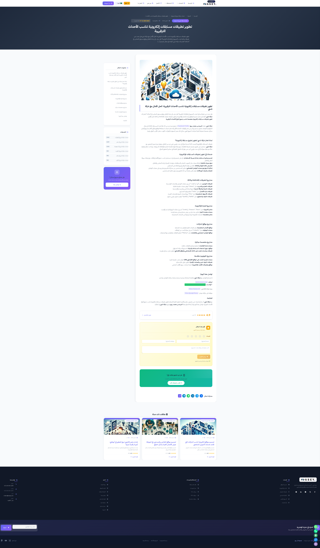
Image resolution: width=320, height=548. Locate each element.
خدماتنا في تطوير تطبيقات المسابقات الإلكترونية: (118, 89)
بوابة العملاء (103, 484)
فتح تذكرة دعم (103, 499)
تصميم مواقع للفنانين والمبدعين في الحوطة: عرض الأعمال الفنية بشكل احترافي (161, 443)
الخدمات (181, 3)
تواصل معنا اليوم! (123, 116)
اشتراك (4, 528)
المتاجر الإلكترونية (283, 488)
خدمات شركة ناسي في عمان (117, 156)
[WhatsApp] (188, 395)
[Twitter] (197, 395)
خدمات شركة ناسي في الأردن (117, 160)
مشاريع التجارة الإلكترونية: (121, 99)
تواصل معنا (116, 185)
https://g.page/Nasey (191, 293)
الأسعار (158, 3)
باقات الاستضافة (193, 484)
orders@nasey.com (8, 495)
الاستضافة (169, 3)
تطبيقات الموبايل (283, 492)
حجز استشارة (103, 506)
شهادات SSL (193, 492)
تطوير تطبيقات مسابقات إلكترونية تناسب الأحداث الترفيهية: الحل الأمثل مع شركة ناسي (117, 75)
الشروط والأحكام (154, 540)
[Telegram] (184, 395)
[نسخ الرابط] (179, 395)
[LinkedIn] (192, 395)
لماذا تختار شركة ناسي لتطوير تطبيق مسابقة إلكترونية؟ (117, 82)
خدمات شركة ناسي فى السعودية (178, 16)
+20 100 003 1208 (8, 485)
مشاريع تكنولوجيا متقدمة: (121, 112)
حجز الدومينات (193, 488)
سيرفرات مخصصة (192, 499)
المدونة (189, 16)
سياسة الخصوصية (163, 540)
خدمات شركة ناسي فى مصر (117, 142)
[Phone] (316, 531)
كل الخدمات (284, 502)
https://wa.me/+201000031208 (195, 285)
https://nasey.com (194, 289)
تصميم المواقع (284, 484)
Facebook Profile (183, 126)
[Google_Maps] (316, 535)
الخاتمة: (125, 120)
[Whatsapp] (316, 527)
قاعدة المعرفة (103, 488)
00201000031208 (201, 282)
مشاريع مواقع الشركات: (121, 103)
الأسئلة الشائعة (102, 492)
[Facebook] (201, 395)
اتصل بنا (140, 3)
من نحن (149, 3)
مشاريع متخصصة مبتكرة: (121, 107)
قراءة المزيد (211, 457)
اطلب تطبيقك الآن (175, 383)
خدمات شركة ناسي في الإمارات (117, 137)
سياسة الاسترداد (146, 540)
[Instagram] (305, 492)
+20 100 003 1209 (8, 490)
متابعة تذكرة (103, 502)
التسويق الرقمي (284, 499)
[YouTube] (296, 492)
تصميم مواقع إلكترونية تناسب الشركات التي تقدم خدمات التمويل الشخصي (199, 443)
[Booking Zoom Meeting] (316, 540)
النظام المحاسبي (283, 495)
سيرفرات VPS (193, 495)
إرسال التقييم (203, 357)
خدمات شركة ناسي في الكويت (117, 151)
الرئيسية (190, 3)
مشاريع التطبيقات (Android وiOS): (118, 94)
